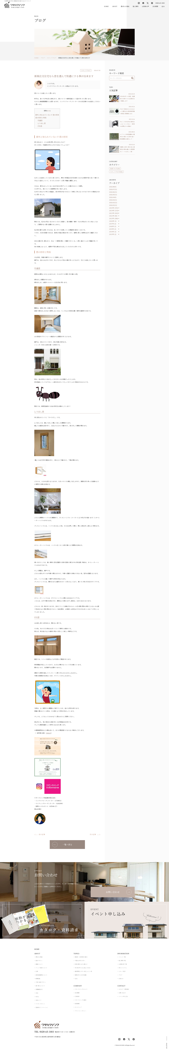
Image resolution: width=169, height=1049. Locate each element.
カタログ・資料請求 (124, 989)
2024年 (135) (113, 210)
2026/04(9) (112, 197)
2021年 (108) (113, 218)
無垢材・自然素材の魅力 (81, 957)
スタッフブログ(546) (116, 172)
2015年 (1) (112, 229)
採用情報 (77, 1003)
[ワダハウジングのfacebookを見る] (143, 3)
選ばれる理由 (125, 6)
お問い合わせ (122, 993)
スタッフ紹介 (122, 971)
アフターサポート (40, 1004)
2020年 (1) (112, 221)
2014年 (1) (112, 231)
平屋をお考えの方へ (80, 960)
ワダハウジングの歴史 (80, 1000)
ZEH (37, 993)
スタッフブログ (85, 70)
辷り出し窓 (42, 123)
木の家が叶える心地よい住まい (83, 968)
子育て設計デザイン (41, 982)
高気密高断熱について (41, 975)
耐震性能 (38, 978)
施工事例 (135, 6)
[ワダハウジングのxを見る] (147, 3)
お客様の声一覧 (123, 964)
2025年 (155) (113, 208)
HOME (106, 6)
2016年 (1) (112, 226)
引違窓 (40, 120)
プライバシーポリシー (80, 1011)
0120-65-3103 (160, 3)
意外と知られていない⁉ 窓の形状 (47, 115)
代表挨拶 (77, 996)
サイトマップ (78, 1007)
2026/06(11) (113, 192)
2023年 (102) (113, 213)
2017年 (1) (112, 224)
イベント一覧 (122, 957)
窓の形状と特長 (40, 117)
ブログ (120, 975)
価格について (39, 964)
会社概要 (155, 6)
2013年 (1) (112, 234)
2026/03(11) (113, 200)
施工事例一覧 (122, 960)
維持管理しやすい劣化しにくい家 (83, 971)
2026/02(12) (113, 203)
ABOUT (114, 6)
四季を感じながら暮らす (81, 964)
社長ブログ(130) (115, 168)
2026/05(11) (113, 195)
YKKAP (48, 733)
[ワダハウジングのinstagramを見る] (139, 3)
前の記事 (42, 834)
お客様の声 (145, 6)
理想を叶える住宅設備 (80, 975)
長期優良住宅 (39, 989)
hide (48, 111)
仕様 (37, 971)
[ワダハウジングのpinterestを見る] (152, 3)
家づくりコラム (123, 968)
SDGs (37, 996)
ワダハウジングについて (81, 989)
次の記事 (93, 834)
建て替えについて (40, 986)
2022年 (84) (113, 216)
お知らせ (121, 978)
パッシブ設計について (41, 968)
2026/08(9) (112, 187)
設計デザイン (39, 960)
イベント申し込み (123, 996)
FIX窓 (40, 126)
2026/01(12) (113, 205)
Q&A (163, 6)
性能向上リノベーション (42, 1007)
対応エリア (38, 1000)
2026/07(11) (113, 189)
